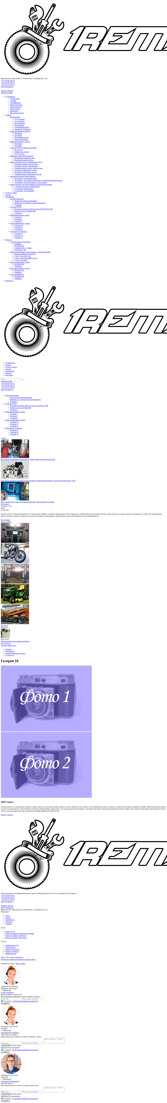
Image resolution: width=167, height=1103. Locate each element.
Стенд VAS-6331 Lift (23, 256)
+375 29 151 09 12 (8, 85)
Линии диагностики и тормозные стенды (26, 162)
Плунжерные (20, 123)
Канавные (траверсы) (23, 129)
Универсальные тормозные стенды (28, 174)
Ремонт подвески (12, 951)
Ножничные (19, 125)
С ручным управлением (24, 189)
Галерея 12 (19, 229)
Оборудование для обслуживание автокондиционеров (31, 184)
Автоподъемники (17, 199)
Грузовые (18, 135)
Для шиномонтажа (22, 127)
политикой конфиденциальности (25, 1001)
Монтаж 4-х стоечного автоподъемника (30, 203)
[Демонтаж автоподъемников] (15, 583)
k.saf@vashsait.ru (7, 992)
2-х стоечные (20, 119)
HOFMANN (19, 246)
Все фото (4, 626)
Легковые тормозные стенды (26, 170)
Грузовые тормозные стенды (26, 172)
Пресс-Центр (15, 109)
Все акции (5, 504)
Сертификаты (15, 103)
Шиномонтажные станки (20, 215)
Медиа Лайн (20, 964)
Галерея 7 (18, 217)
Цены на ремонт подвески (15, 936)
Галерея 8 (18, 219)
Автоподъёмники (17, 274)
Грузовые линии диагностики (26, 166)
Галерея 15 (19, 238)
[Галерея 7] (15, 563)
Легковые (18, 133)
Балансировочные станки (20, 223)
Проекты (8, 922)
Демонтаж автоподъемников (26, 201)
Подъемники (15, 117)
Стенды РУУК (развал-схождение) (23, 148)
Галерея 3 (18, 205)
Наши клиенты (16, 107)
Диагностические (21, 140)
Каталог (8, 240)
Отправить (5, 1003)
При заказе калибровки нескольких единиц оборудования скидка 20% (28, 459)
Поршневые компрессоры (25, 158)
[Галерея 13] (15, 624)
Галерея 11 (19, 227)
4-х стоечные (20, 121)
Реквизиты (14, 111)
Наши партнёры (16, 105)
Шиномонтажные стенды (20, 142)
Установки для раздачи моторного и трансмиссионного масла (38, 180)
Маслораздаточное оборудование (23, 176)
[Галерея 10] (15, 603)
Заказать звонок (7, 91)
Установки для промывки (24, 191)
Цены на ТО (10, 931)
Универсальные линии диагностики (29, 168)
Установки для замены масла (26, 178)
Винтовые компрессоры (24, 160)
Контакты (9, 281)
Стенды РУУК (15, 207)
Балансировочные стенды (20, 131)
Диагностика (10, 947)
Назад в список (7, 815)
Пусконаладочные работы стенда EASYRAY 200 (33, 209)
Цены (7, 916)
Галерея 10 (19, 225)
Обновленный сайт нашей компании (15, 641)
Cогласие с (21, 1001)
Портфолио (9, 197)
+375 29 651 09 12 (8, 80)
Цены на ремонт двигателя (15, 938)
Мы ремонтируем (17, 113)
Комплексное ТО (12, 945)
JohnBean (18, 244)
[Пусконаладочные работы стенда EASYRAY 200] (15, 542)
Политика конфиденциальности (13, 959)
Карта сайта (30, 959)
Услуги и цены (11, 193)
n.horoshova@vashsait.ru (10, 1033)
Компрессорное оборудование (21, 156)
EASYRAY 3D (20, 250)
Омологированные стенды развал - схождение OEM (30, 252)
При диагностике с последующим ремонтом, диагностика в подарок (27, 502)
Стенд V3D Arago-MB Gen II (26, 258)
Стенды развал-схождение (20, 242)
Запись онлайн (6, 93)
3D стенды (19, 150)
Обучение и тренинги (18, 232)
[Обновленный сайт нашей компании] (5, 637)
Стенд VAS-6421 (21, 260)
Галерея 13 (19, 234)
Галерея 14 (19, 236)
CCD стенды (19, 154)
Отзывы (13, 101)
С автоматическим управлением (27, 187)
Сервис (8, 115)
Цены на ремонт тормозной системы (19, 934)
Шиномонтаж (10, 954)
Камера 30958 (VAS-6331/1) (25, 254)
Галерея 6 (18, 213)
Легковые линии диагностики (26, 164)
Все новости (6, 643)
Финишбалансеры (22, 137)
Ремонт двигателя (12, 949)
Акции (8, 195)
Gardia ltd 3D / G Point (23, 248)
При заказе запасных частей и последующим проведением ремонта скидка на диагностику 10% (38, 481)
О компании (10, 97)
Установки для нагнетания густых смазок (31, 182)
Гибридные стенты (22, 152)
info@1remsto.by (7, 87)
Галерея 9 (18, 221)
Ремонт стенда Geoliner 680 (25, 211)
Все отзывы (5, 520)
